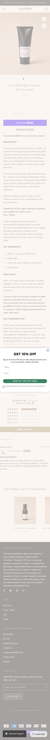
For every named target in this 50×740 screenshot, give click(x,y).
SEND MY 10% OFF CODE (25, 381)
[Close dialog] (48, 350)
